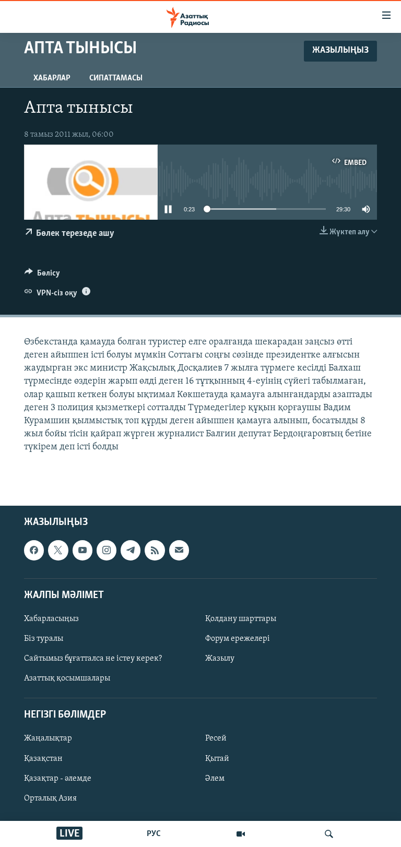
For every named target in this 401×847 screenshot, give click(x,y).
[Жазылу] (179, 550)
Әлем (215, 778)
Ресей (216, 738)
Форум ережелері (237, 639)
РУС (154, 834)
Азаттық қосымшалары (67, 678)
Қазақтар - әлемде (57, 778)
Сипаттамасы (116, 78)
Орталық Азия (50, 798)
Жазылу (219, 658)
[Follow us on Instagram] (106, 550)
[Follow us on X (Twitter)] (58, 550)
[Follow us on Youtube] (82, 550)
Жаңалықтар (48, 738)
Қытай (217, 758)
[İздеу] (329, 834)
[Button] (42, 275)
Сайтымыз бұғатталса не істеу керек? (93, 658)
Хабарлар (51, 78)
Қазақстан (43, 758)
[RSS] (154, 550)
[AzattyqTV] (240, 834)
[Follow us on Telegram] (130, 550)
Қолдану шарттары (240, 619)
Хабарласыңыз (51, 619)
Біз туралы (43, 639)
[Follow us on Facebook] (34, 550)
